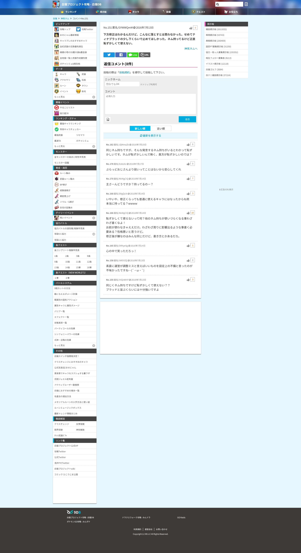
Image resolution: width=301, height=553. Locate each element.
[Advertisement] (150, 326)
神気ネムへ (191, 48)
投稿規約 (124, 72)
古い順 (161, 128)
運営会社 (148, 529)
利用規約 (137, 529)
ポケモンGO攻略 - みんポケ (78, 521)
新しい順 (140, 128)
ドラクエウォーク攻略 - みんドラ (136, 517)
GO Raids (181, 517)
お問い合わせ (161, 529)
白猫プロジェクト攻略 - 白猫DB (81, 4)
